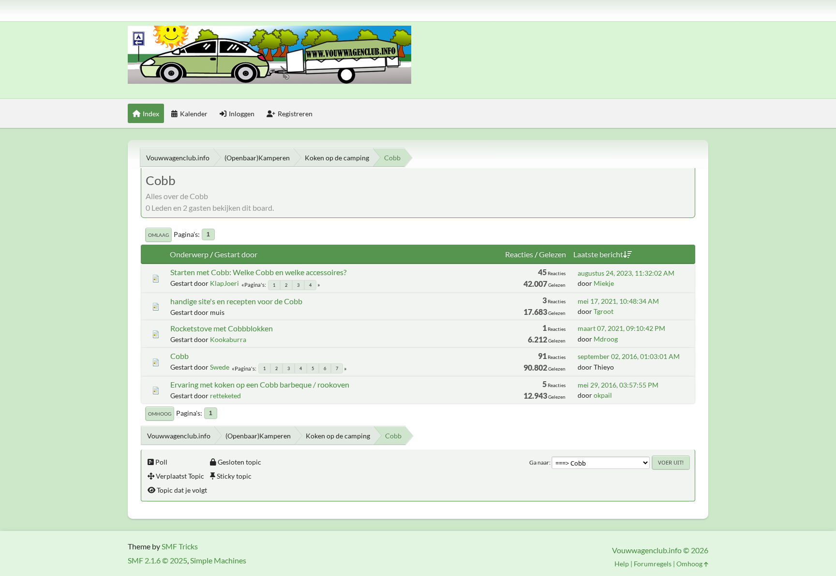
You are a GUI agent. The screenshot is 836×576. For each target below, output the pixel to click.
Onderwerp (189, 254)
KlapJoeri (224, 283)
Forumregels (653, 564)
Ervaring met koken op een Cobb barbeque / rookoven (259, 384)
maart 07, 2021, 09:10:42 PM (621, 328)
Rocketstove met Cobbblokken (221, 328)
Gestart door (235, 254)
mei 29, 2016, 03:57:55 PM (618, 385)
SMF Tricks (180, 546)
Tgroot (603, 311)
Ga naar (539, 462)
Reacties (519, 254)
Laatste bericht (598, 254)
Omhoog (159, 414)
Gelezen (552, 254)
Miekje (604, 283)
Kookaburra (228, 339)
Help (621, 564)
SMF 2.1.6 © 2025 (157, 560)
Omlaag (158, 235)
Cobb (179, 355)
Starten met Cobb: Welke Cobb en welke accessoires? (258, 272)
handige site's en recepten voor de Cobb (236, 301)
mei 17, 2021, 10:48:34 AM (618, 301)
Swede (219, 367)
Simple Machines (218, 560)
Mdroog (606, 339)
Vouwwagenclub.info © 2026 (660, 550)
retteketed (225, 395)
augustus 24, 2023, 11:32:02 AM (626, 273)
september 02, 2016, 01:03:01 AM (629, 356)
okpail (603, 395)
